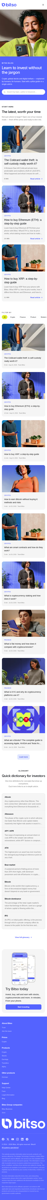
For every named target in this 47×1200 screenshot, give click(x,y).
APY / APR (9, 831)
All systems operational (10, 1147)
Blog (3, 1098)
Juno (3, 1113)
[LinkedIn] (22, 1139)
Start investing (23, 1007)
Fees (3, 1091)
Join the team (7, 1031)
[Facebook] (3, 1139)
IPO (6, 916)
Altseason (9, 814)
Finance (23, 317)
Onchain (5, 1077)
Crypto (12, 317)
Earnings (5, 1059)
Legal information (8, 1095)
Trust (3, 1027)
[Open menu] (43, 5)
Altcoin (8, 797)
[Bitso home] (9, 4)
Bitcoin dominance (13, 899)
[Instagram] (17, 1139)
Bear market (10, 865)
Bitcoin (8, 882)
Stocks (4, 1056)
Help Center (6, 1087)
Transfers (5, 1063)
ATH (6, 848)
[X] (8, 1139)
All (4, 317)
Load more (23, 757)
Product (33, 317)
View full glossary (22, 937)
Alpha (4, 1067)
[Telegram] (27, 1139)
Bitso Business (7, 1109)
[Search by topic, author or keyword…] (5, 92)
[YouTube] (12, 1139)
